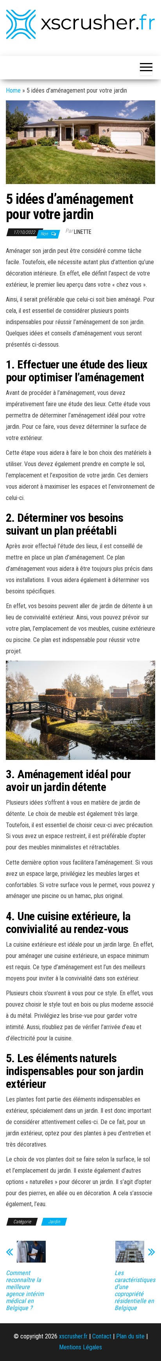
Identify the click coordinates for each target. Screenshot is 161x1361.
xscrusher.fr (73, 1336)
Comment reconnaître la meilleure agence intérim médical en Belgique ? (25, 1291)
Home (13, 90)
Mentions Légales (80, 1347)
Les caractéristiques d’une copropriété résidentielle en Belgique (134, 1291)
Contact (101, 1336)
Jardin (54, 1221)
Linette (82, 232)
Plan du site (130, 1336)
